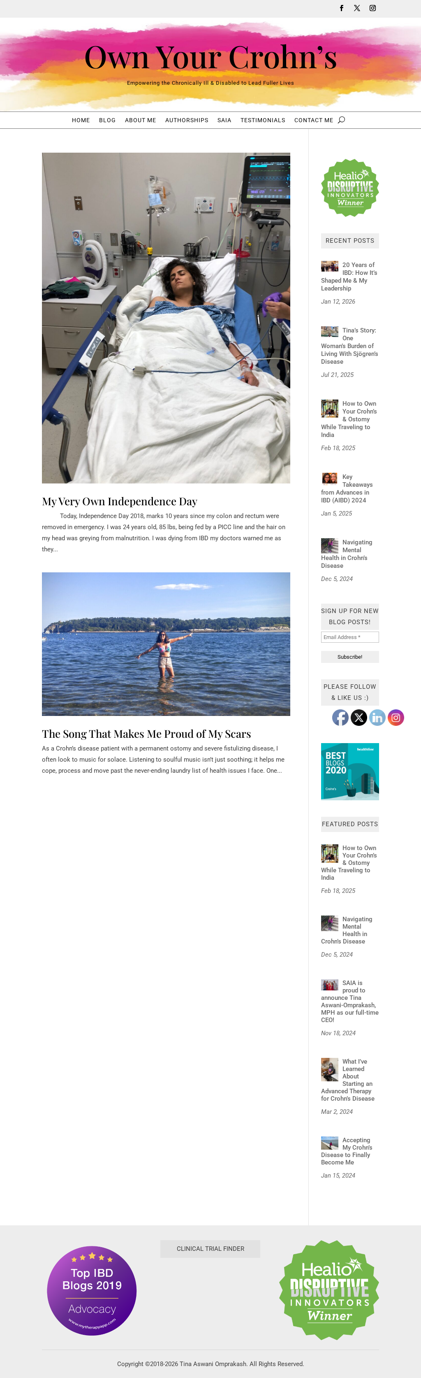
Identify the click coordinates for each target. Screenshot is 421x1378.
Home (81, 120)
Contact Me (313, 120)
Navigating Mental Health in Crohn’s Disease (346, 554)
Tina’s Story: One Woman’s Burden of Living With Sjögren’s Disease (349, 346)
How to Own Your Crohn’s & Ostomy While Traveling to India (349, 419)
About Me (140, 120)
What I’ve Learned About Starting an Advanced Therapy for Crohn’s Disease (348, 1080)
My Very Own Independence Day (119, 501)
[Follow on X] (357, 8)
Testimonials (263, 120)
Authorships (186, 120)
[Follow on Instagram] (373, 8)
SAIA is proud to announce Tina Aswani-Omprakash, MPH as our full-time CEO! (350, 1001)
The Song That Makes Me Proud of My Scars (146, 733)
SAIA (224, 120)
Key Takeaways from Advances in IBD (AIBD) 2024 (347, 488)
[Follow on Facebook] (341, 8)
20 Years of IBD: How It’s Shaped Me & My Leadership (349, 276)
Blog (107, 120)
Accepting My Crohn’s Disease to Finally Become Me (346, 1151)
